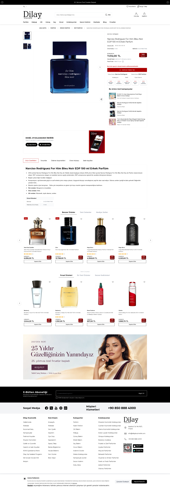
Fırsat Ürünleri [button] (66, 275)
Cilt (41, 22)
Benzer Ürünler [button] (68, 212)
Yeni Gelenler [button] (85, 212)
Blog (104, 22)
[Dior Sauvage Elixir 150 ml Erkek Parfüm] (69, 231)
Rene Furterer (91, 310)
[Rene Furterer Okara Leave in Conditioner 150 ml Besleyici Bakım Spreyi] (100, 294)
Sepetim (51, 433)
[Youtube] (56, 408)
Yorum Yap (110, 45)
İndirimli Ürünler (78, 451)
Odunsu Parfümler (104, 468)
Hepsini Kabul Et (139, 481)
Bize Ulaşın (52, 458)
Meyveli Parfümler (104, 451)
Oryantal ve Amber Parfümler (108, 458)
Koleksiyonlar (72, 22)
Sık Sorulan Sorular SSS (31, 458)
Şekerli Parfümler (104, 465)
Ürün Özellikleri (30, 160)
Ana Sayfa (42, 28)
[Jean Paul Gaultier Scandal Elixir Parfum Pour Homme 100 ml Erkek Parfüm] (37, 231)
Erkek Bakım (77, 440)
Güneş (48, 22)
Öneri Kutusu (74, 160)
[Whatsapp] (65, 408)
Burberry (26, 310)
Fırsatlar (113, 22)
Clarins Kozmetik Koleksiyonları (109, 429)
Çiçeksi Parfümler (104, 447)
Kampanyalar (27, 433)
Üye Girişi (51, 436)
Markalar (96, 22)
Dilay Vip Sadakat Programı (32, 454)
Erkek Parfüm (65, 28)
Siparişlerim (52, 440)
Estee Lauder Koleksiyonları (107, 433)
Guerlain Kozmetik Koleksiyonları (109, 426)
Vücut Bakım (77, 447)
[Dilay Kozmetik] (135, 420)
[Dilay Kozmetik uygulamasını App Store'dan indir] (138, 446)
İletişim (25, 461)
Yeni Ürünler (52, 454)
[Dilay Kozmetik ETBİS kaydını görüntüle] (127, 448)
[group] (69, 67)
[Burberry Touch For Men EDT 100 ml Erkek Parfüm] (37, 294)
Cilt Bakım (76, 429)
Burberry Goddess (104, 440)
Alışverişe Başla (121, 106)
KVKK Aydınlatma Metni (31, 451)
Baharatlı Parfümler (105, 454)
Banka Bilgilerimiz (54, 447)
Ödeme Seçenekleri (58, 160)
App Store (32, 144)
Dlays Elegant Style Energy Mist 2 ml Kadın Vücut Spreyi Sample (131, 119)
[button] (2, 2)
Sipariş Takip (52, 443)
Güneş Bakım (78, 436)
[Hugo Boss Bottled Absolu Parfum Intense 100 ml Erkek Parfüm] (100, 231)
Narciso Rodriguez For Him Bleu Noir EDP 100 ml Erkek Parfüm (109, 28)
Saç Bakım (77, 443)
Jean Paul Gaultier (29, 247)
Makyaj (34, 22)
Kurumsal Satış (28, 429)
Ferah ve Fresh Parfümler (107, 461)
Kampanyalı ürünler (80, 458)
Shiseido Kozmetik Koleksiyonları (109, 422)
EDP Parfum (78, 28)
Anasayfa (51, 422)
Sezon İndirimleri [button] (102, 275)
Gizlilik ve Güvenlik (29, 443)
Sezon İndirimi (85, 22)
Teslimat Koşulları (29, 436)
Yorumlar (44, 160)
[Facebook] (46, 408)
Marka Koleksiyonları (80, 454)
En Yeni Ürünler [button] (83, 275)
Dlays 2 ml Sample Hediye (123, 124)
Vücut (61, 22)
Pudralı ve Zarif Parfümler (107, 443)
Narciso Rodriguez (121, 74)
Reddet (30, 485)
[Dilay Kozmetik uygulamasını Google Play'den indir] (138, 450)
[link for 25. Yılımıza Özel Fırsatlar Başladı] (85, 2)
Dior (56, 247)
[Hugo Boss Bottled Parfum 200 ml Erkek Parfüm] (132, 231)
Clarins (120, 310)
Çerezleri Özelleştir (123, 481)
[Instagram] (60, 408)
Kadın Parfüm (78, 426)
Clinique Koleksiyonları (106, 436)
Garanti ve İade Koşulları (31, 447)
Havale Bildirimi (53, 451)
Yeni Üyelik (52, 429)
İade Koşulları (88, 160)
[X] (51, 408)
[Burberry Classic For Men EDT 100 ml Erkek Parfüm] (69, 294)
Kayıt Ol (141, 393)
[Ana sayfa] (32, 15)
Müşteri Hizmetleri (29, 440)
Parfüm (25, 22)
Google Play (46, 144)
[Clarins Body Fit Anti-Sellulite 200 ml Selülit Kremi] (132, 294)
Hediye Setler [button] (102, 212)
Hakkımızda (27, 422)
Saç (54, 22)
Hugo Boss (90, 247)
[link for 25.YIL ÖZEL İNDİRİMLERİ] (85, 356)
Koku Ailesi (77, 465)
